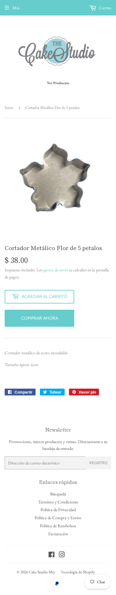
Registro (98, 463)
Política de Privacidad (58, 509)
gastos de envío (56, 270)
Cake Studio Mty (42, 572)
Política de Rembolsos (58, 525)
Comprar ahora (39, 318)
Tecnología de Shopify (78, 572)
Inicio (9, 107)
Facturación (58, 534)
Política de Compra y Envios (58, 517)
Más (16, 8)
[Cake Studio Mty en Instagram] (62, 555)
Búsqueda (58, 494)
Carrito (104, 8)
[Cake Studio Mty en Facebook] (51, 555)
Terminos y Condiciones (58, 502)
